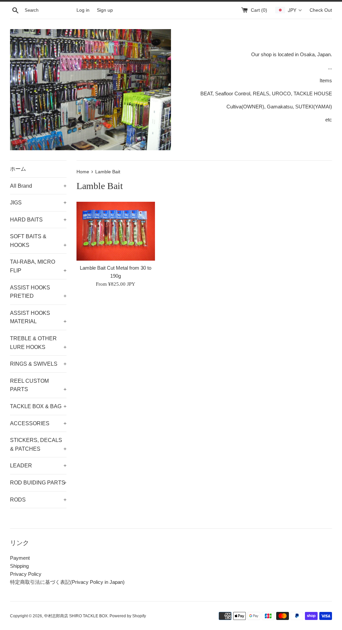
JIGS (38, 202)
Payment (20, 558)
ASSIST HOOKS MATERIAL (38, 317)
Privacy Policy (25, 574)
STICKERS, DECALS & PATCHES (38, 444)
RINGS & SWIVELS (38, 364)
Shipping (19, 566)
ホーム (18, 169)
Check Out (321, 10)
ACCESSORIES (38, 423)
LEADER (38, 465)
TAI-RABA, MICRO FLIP (38, 266)
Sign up (105, 10)
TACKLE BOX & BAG (38, 406)
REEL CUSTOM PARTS (38, 385)
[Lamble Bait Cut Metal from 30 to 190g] (115, 231)
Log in (83, 10)
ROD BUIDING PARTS (38, 482)
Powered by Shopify (128, 616)
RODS (38, 500)
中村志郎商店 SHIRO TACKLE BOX (76, 616)
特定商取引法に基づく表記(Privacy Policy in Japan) (67, 582)
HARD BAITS (38, 219)
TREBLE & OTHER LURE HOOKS (38, 343)
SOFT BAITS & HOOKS (38, 241)
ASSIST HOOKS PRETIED (38, 292)
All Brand (38, 186)
